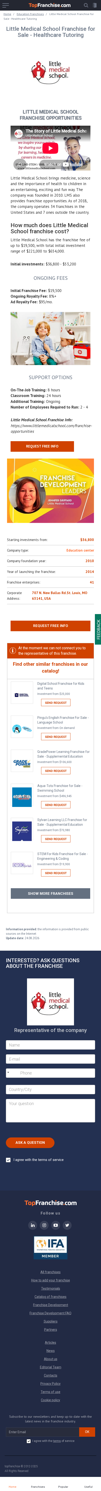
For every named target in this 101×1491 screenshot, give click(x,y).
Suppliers (51, 1321)
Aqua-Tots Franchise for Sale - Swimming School (59, 791)
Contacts (50, 1375)
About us (50, 1359)
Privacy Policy (50, 1384)
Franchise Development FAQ (50, 1313)
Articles (50, 1342)
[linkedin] (32, 1228)
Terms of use (50, 1392)
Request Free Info (50, 626)
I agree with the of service (53, 1441)
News (51, 1351)
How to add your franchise (50, 1280)
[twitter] (67, 1228)
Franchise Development (50, 1305)
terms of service (51, 1160)
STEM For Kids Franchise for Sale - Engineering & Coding (62, 859)
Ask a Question (30, 1143)
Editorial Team (50, 1367)
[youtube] (55, 1228)
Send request (56, 703)
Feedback (98, 629)
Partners (50, 1329)
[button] (86, 5)
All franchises (50, 1272)
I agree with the (38, 1160)
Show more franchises (50, 893)
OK (87, 1432)
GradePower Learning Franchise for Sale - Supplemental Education (63, 757)
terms (57, 1441)
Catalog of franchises (50, 1297)
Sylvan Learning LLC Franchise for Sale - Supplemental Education (62, 825)
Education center (80, 550)
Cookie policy (50, 1400)
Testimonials (50, 1288)
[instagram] (44, 1228)
